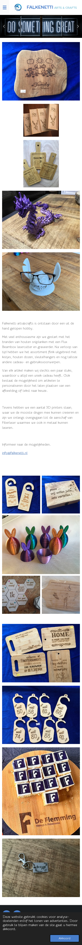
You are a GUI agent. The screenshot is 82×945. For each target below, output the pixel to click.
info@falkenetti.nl (15, 453)
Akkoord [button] (64, 938)
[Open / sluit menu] (4, 7)
